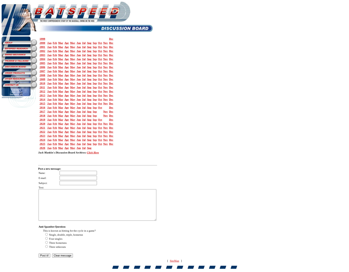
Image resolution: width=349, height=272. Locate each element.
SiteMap (174, 260)
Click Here (93, 152)
